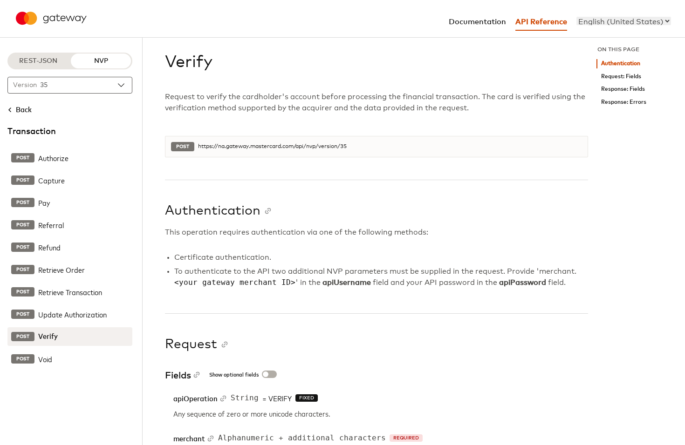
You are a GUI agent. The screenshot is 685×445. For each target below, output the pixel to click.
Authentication (620, 64)
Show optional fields (234, 375)
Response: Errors (623, 102)
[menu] (623, 21)
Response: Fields (623, 89)
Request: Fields (621, 77)
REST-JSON (38, 61)
